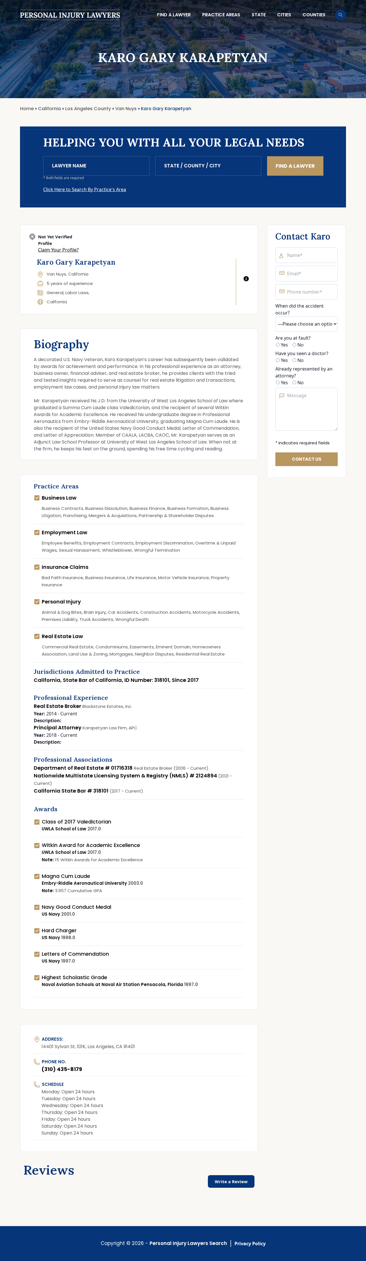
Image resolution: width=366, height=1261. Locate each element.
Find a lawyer (174, 14)
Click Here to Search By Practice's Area (84, 189)
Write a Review (231, 1181)
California (57, 302)
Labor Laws (77, 293)
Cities (284, 14)
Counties (314, 14)
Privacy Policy (250, 1243)
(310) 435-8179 (61, 1069)
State (259, 14)
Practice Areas (221, 14)
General (55, 293)
